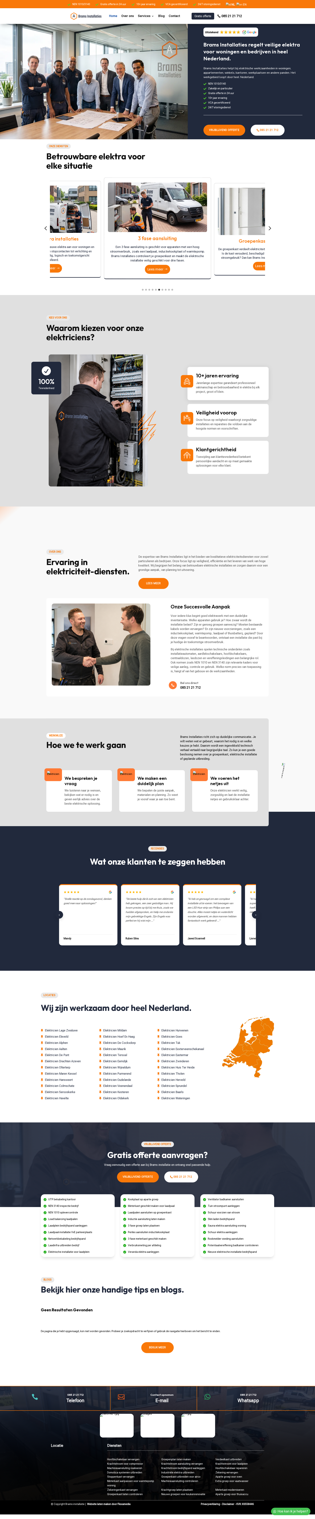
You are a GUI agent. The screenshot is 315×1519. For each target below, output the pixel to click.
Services (144, 16)
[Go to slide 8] (166, 290)
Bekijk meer (157, 1347)
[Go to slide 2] (146, 290)
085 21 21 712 (231, 16)
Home (113, 16)
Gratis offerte (203, 16)
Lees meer (154, 269)
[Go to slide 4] (152, 290)
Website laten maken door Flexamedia (109, 1504)
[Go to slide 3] (149, 290)
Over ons (127, 16)
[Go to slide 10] (172, 290)
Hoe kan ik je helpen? (293, 1511)
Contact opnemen (162, 1394)
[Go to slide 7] (162, 290)
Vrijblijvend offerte (224, 130)
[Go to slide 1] (143, 290)
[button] (45, 228)
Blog (161, 16)
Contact (174, 16)
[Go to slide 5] (156, 290)
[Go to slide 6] (159, 290)
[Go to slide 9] (169, 290)
